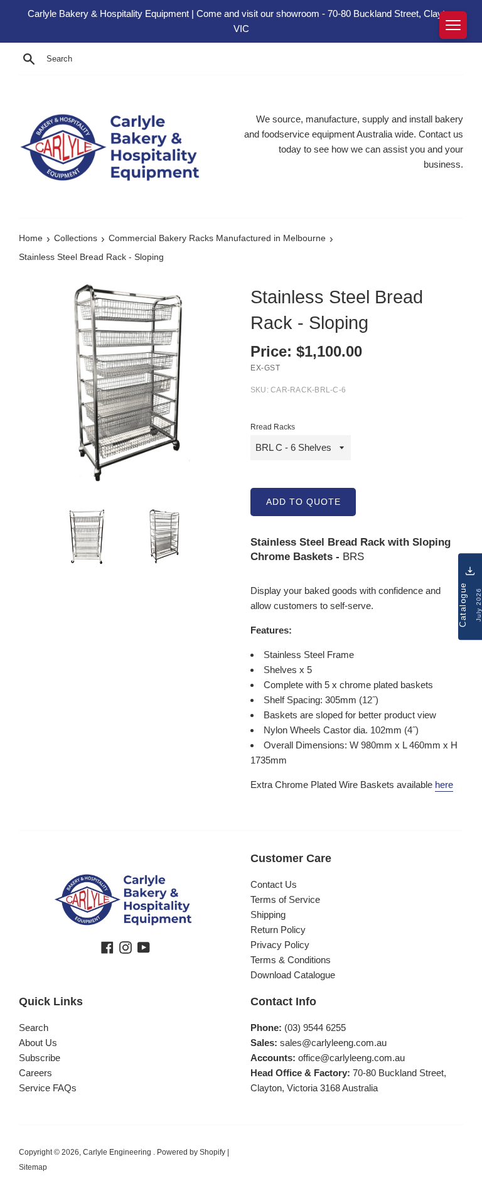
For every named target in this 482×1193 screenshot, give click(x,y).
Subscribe (39, 1057)
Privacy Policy (279, 944)
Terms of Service (285, 899)
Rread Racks (272, 427)
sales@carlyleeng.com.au (333, 1042)
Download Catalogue (292, 974)
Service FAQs (48, 1087)
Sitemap (33, 1167)
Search (33, 1027)
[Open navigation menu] (453, 25)
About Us (38, 1042)
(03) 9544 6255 (315, 1027)
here (444, 784)
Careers (35, 1072)
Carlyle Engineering (118, 1152)
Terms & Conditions (290, 959)
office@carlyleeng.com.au (351, 1057)
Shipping (268, 914)
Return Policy (278, 929)
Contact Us (273, 884)
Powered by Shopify (191, 1152)
